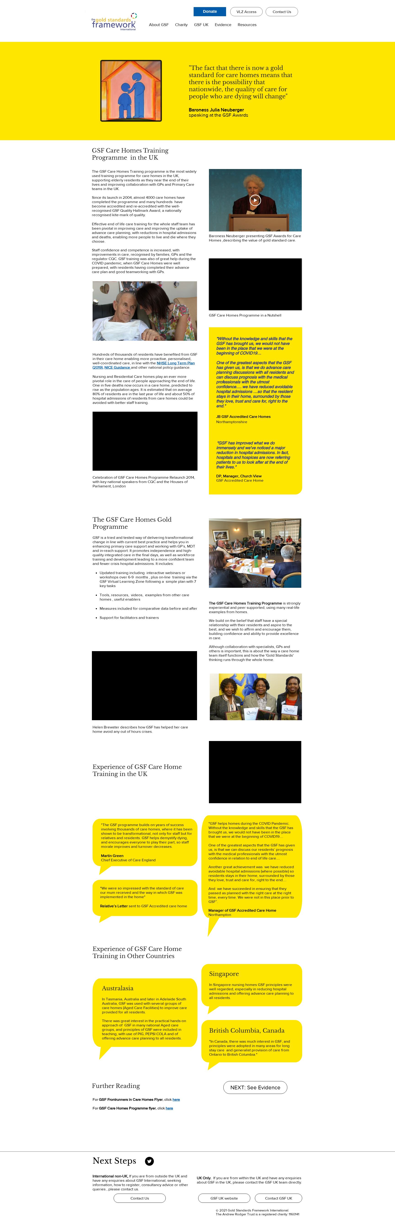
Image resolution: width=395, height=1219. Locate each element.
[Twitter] (149, 1161)
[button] (159, 25)
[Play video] (255, 200)
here (176, 1099)
